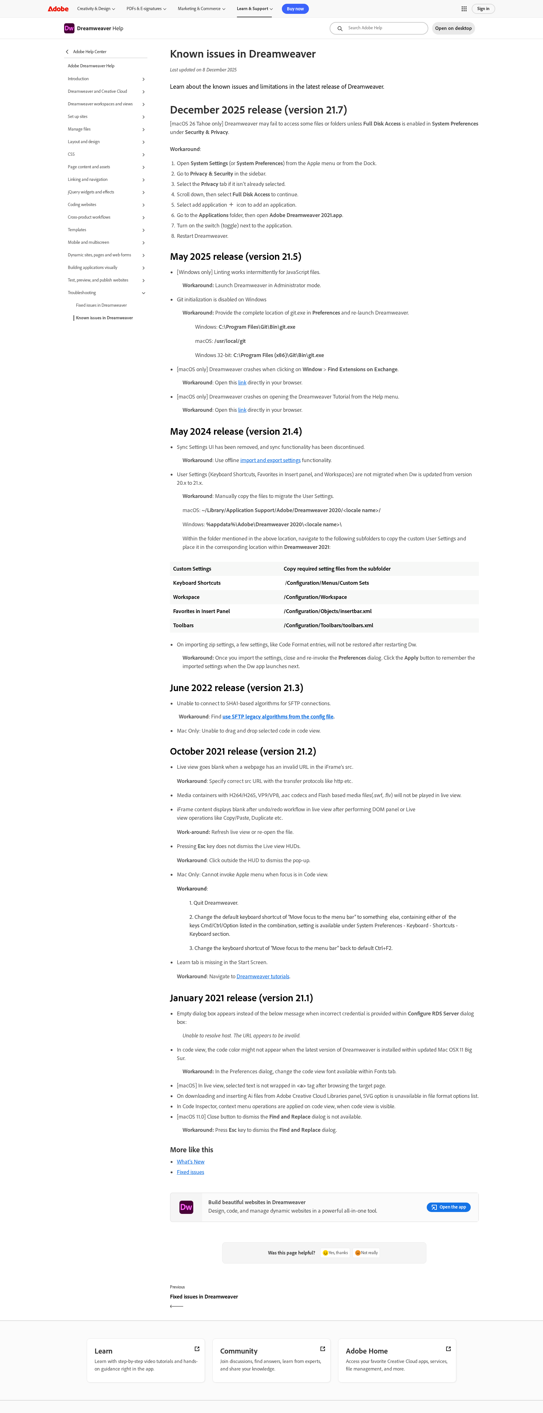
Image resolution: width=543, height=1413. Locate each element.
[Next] (402, 1302)
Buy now (295, 9)
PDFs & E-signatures (144, 8)
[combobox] (379, 28)
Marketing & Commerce (199, 8)
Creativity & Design (93, 8)
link (242, 382)
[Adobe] (58, 8)
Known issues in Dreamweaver (104, 318)
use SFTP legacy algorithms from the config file (277, 716)
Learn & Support (252, 8)
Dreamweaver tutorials (263, 976)
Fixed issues (190, 1172)
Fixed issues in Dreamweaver (101, 305)
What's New (191, 1161)
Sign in (483, 8)
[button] (464, 9)
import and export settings (270, 460)
